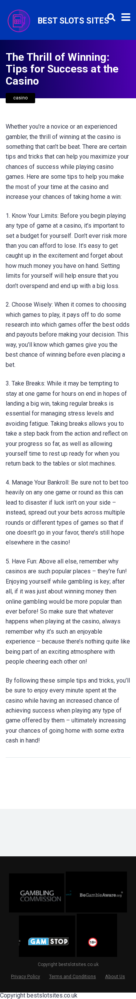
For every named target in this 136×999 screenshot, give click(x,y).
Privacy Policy (25, 976)
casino (20, 98)
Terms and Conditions (72, 976)
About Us (115, 976)
